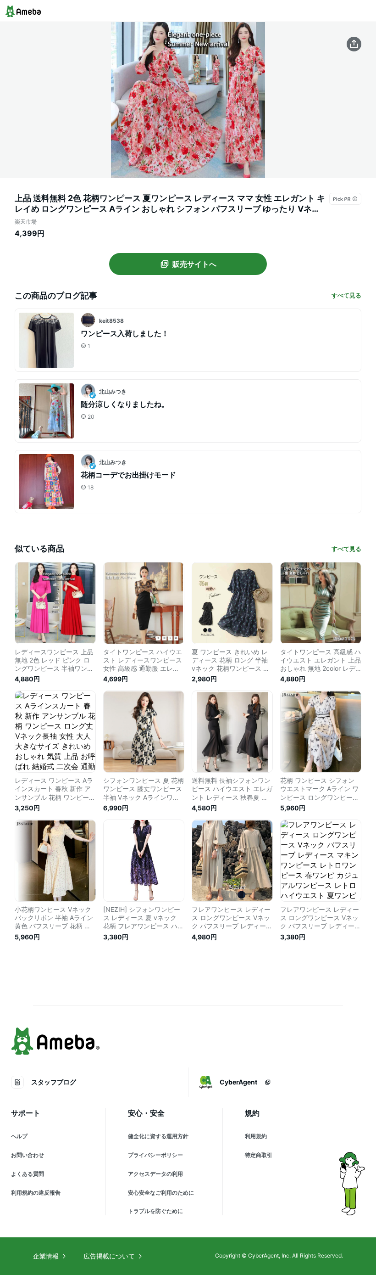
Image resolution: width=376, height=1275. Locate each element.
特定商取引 (258, 1154)
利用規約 (256, 1136)
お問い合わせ (27, 1154)
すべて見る (346, 295)
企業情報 (46, 1256)
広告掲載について (109, 1256)
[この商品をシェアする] (354, 44)
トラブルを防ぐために (155, 1211)
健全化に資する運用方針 (158, 1136)
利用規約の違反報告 (36, 1192)
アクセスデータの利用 (155, 1173)
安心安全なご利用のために (161, 1192)
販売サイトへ (194, 264)
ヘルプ (19, 1136)
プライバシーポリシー (155, 1154)
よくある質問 (27, 1173)
